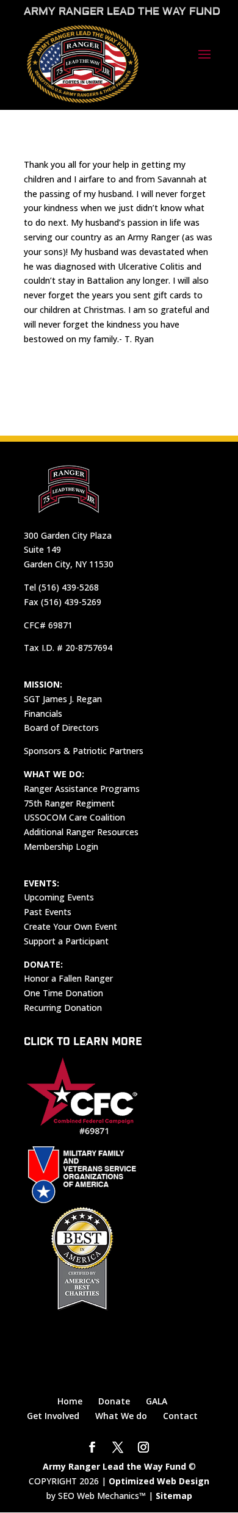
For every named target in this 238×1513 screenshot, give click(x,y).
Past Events (47, 912)
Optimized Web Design (159, 1481)
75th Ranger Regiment (69, 803)
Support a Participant (66, 941)
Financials (43, 713)
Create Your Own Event (70, 926)
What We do (121, 1415)
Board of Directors (61, 727)
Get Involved (53, 1415)
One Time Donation (63, 993)
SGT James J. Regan (63, 699)
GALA (156, 1401)
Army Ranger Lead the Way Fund (114, 1466)
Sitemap (174, 1495)
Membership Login (61, 846)
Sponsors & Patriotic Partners (83, 750)
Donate (114, 1401)
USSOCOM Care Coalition (74, 817)
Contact (180, 1415)
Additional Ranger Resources (81, 832)
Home (69, 1401)
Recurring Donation (63, 1007)
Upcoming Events (59, 897)
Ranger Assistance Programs (82, 788)
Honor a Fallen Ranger (68, 978)
